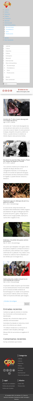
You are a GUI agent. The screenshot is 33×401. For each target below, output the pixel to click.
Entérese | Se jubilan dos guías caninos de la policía (15, 240)
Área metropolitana (9, 25)
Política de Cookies (8, 388)
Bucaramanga (10, 27)
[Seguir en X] (8, 91)
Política (6, 16)
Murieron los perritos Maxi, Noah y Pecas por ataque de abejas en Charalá (16, 160)
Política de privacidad (9, 386)
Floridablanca (9, 29)
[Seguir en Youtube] (11, 91)
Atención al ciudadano (9, 383)
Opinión (6, 38)
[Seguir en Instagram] (6, 91)
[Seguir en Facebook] (3, 91)
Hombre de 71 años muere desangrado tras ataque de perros (15, 119)
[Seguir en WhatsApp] (9, 373)
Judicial (6, 10)
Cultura (6, 12)
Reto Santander (8, 40)
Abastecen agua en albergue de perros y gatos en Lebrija (16, 201)
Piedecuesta (9, 34)
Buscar (27, 304)
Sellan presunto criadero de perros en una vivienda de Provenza (15, 279)
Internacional (8, 23)
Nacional (6, 20)
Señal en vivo (24, 89)
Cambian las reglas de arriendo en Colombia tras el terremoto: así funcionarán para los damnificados (15, 314)
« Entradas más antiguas (10, 301)
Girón (7, 31)
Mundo (13, 122)
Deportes (7, 14)
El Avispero (7, 18)
